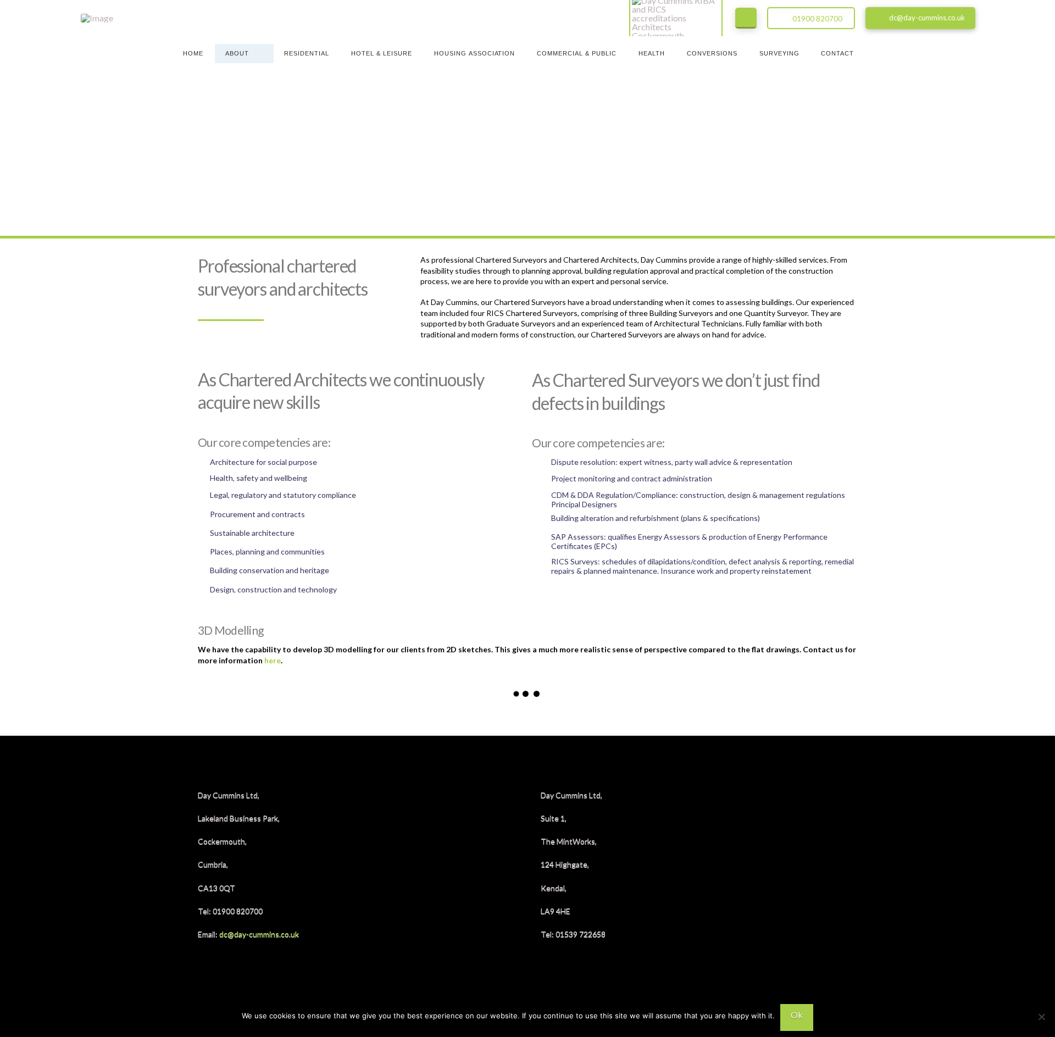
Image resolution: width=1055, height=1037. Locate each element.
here (272, 660)
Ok (797, 1015)
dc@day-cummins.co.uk (259, 934)
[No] (1041, 1016)
